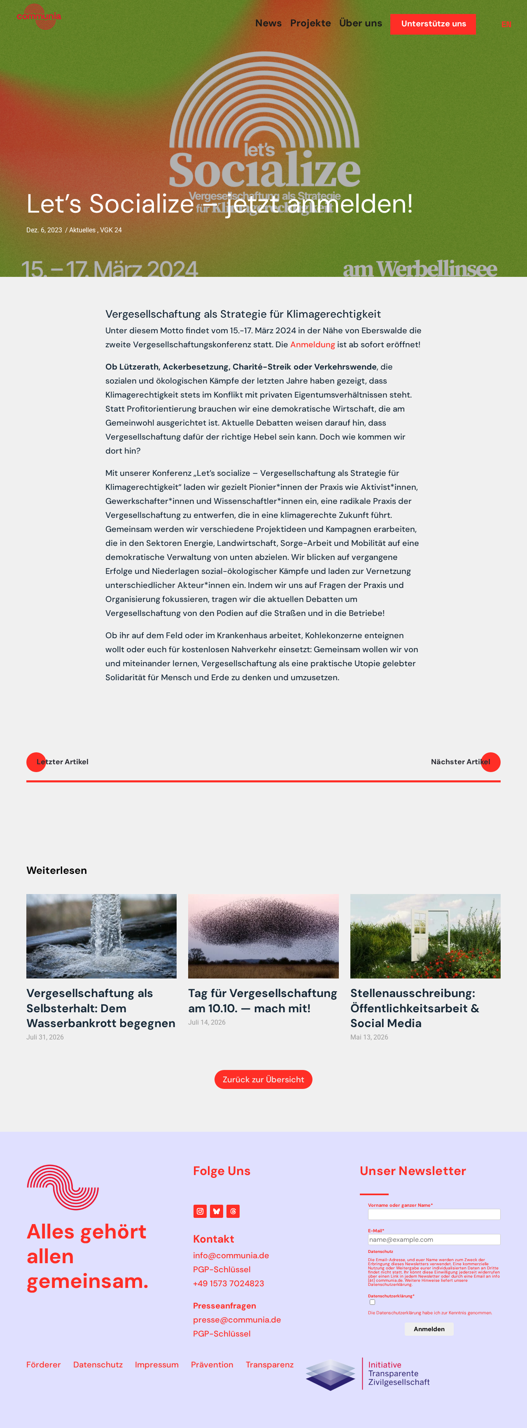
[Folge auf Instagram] (200, 1211)
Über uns (360, 23)
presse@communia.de (237, 1319)
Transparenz (270, 1364)
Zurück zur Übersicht (263, 1079)
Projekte (310, 23)
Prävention (212, 1364)
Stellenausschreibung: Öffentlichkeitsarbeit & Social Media (415, 1008)
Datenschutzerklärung (390, 1284)
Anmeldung (312, 344)
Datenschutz (98, 1364)
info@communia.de (231, 1255)
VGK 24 (111, 230)
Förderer (43, 1364)
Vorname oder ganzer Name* (400, 1205)
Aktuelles (82, 230)
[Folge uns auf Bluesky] (216, 1211)
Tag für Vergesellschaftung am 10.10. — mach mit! (263, 1001)
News (268, 23)
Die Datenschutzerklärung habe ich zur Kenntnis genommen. (430, 1313)
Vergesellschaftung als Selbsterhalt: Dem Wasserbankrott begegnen (100, 1008)
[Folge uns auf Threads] (233, 1211)
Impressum (157, 1364)
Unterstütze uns (433, 23)
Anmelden (429, 1329)
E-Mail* (376, 1231)
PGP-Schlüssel (222, 1269)
